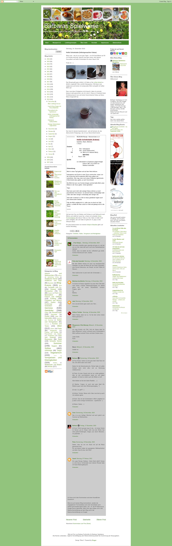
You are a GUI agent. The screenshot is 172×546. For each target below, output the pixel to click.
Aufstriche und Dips (53, 280)
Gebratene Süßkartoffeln (52, 120)
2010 (48, 99)
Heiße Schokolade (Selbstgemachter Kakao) (54, 116)
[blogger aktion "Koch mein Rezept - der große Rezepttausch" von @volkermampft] (116, 184)
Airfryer (60, 275)
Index (56, 316)
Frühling (53, 298)
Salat (60, 339)
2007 (48, 162)
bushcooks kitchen (118, 256)
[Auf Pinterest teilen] (78, 231)
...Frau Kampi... (77, 243)
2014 (48, 89)
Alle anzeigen (124, 312)
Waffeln (55, 362)
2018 (48, 79)
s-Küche (114, 296)
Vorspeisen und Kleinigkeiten (92, 233)
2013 (48, 91)
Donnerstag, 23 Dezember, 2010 (85, 442)
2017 (48, 81)
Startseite (86, 520)
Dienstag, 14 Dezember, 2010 (91, 243)
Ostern (52, 328)
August (50, 136)
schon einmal (98, 82)
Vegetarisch (56, 352)
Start (46, 42)
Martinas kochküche (78, 281)
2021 (48, 71)
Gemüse (49, 308)
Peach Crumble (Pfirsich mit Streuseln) (57, 203)
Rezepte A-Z (57, 42)
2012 (48, 94)
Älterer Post (101, 520)
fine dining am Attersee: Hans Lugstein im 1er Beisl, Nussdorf (118, 259)
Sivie (73, 412)
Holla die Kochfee (117, 282)
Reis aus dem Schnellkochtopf (58, 193)
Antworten (75, 255)
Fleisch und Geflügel (53, 296)
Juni (49, 141)
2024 (48, 64)
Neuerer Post (71, 520)
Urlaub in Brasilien (92, 224)
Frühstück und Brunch (53, 300)
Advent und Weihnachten (53, 274)
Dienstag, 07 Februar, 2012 (84, 458)
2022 (48, 69)
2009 (48, 157)
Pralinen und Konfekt (51, 332)
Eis (60, 291)
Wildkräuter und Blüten (53, 364)
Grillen (46, 312)
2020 (48, 74)
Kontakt (94, 42)
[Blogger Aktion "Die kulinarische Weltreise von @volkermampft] (116, 211)
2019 (48, 76)
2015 (48, 86)
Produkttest (51, 335)
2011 (48, 97)
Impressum (105, 42)
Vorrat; (55, 355)
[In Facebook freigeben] (77, 231)
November (51, 129)
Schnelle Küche (56, 341)
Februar (50, 151)
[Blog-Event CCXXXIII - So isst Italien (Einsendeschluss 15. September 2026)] (118, 131)
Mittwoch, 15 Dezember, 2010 (85, 347)
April (49, 146)
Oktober (50, 131)
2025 (48, 61)
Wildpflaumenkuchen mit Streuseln (58, 183)
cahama (114, 265)
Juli (49, 139)
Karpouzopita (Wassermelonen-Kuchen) (57, 174)
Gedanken (48, 306)
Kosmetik (47, 323)
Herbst (47, 316)
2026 (48, 59)
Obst (59, 326)
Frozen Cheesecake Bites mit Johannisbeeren (57, 263)
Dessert (53, 289)
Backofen (50, 283)
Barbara (74, 358)
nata (73, 301)
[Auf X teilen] (75, 231)
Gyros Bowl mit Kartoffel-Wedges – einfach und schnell (119, 299)
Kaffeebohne (116, 275)
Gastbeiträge (48, 304)
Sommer (58, 343)
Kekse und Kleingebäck (53, 321)
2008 (48, 159)
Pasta (60, 328)
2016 (48, 84)
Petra (74, 442)
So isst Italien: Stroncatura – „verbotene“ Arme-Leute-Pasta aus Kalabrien (119, 233)
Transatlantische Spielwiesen (52, 111)
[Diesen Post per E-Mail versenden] (71, 231)
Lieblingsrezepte (70, 42)
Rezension (48, 339)
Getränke (75, 233)
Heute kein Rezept (117, 242)
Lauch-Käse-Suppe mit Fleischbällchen (54, 107)
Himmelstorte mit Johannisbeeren (57, 223)
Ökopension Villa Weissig (80, 325)
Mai (49, 144)
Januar (50, 154)
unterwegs (48, 350)
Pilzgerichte (53, 330)
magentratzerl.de (117, 290)
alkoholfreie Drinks (53, 277)
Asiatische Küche (51, 279)
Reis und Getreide (53, 336)
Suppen (54, 346)
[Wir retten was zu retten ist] (116, 158)
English (50, 293)
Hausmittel (54, 314)
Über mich (84, 42)
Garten (53, 302)
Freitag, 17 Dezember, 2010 (88, 425)
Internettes (48, 318)
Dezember (51, 101)
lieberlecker (116, 306)
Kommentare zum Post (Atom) (82, 523)
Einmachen (49, 291)
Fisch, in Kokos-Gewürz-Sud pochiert (58, 243)
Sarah (74, 458)
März (50, 149)
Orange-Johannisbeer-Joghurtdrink (54, 124)
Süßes (81, 233)
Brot (60, 285)
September (51, 134)
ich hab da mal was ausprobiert (118, 247)
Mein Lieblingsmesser (54, 103)
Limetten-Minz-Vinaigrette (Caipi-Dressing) (57, 214)
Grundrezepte (57, 312)
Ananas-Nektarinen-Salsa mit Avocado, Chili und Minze (119, 269)
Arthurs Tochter (77, 312)
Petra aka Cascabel (78, 261)
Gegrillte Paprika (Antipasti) (57, 232)
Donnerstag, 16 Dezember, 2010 (89, 358)
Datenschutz (117, 42)
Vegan (59, 350)
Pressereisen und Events (53, 334)
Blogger (94, 540)
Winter (50, 366)
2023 (48, 66)
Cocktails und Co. (55, 287)
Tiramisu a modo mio (118, 292)
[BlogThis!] (73, 231)
